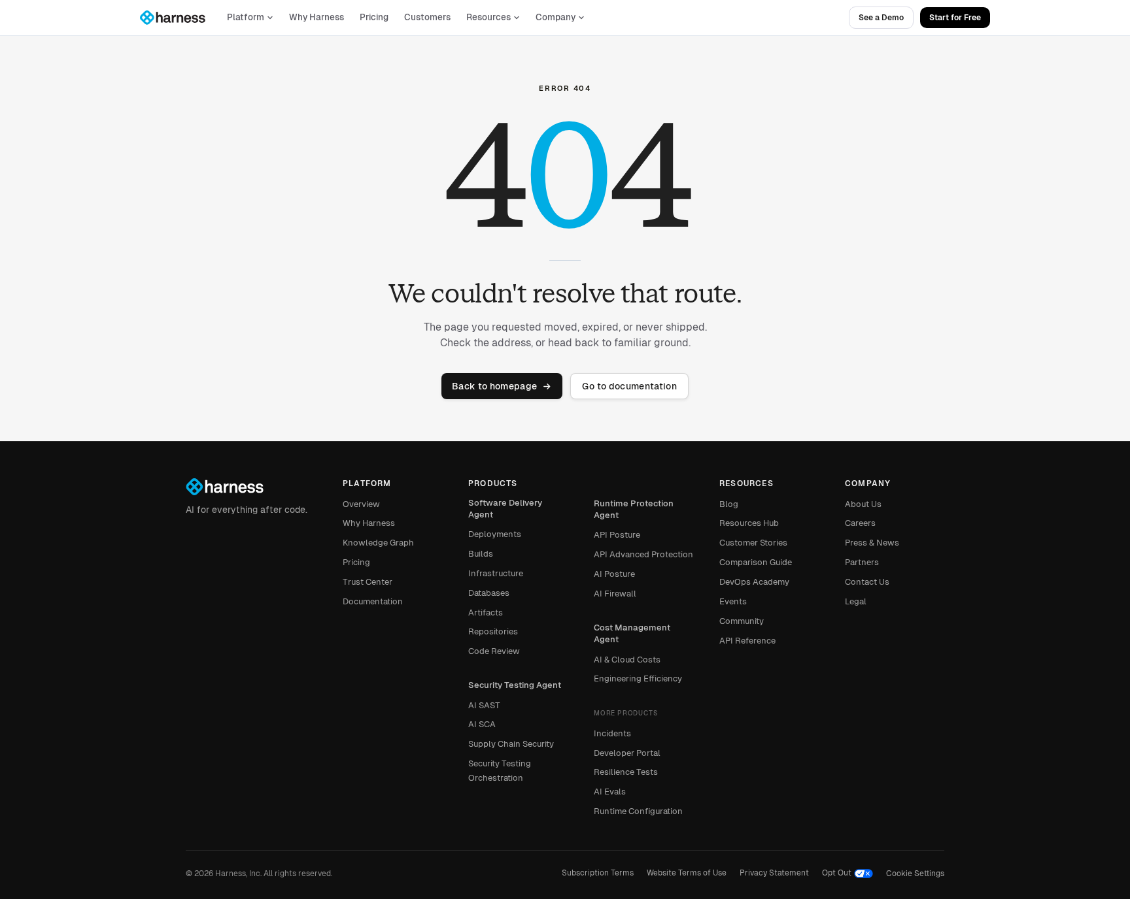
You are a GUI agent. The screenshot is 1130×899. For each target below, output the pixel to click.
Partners (862, 562)
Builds (480, 554)
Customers (427, 17)
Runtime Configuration (638, 811)
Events (733, 601)
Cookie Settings (915, 873)
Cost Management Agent (632, 633)
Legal (855, 601)
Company (555, 17)
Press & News (872, 543)
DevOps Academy (754, 582)
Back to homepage (495, 386)
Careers (860, 523)
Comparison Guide (755, 562)
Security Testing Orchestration (499, 771)
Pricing (374, 17)
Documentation (373, 601)
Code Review (494, 651)
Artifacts (485, 612)
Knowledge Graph (378, 543)
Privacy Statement (774, 872)
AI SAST (484, 705)
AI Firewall (615, 593)
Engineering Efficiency (638, 678)
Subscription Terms (598, 872)
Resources (488, 17)
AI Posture (614, 574)
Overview (361, 504)
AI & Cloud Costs (627, 659)
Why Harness (316, 17)
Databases (488, 593)
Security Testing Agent (514, 685)
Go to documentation (629, 386)
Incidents (612, 733)
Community (741, 621)
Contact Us (867, 582)
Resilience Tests (626, 772)
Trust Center (367, 582)
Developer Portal (627, 753)
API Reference (747, 641)
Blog (728, 504)
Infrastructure (495, 573)
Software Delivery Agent (505, 508)
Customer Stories (753, 543)
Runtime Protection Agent (634, 509)
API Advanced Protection (643, 554)
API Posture (617, 535)
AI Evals (610, 791)
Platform (245, 17)
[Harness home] (178, 17)
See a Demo (881, 17)
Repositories (493, 631)
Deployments (494, 534)
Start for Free (955, 17)
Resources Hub (749, 523)
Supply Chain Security (511, 744)
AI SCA (482, 724)
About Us (863, 504)
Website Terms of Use (687, 872)
